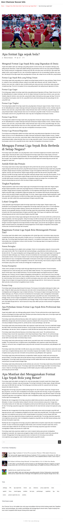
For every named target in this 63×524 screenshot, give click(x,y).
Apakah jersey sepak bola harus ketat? (19, 470)
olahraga (5, 487)
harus (10, 491)
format (25, 487)
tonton (4, 495)
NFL (10, 487)
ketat (52, 487)
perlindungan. (40, 491)
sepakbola (48, 491)
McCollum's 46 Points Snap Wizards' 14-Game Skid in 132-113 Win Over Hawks (31, 461)
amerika (24, 495)
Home (2, 6)
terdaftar (25, 491)
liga (54, 491)
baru (58, 491)
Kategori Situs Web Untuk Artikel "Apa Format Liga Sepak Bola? (21, 6)
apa (30, 487)
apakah (4, 491)
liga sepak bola (17, 487)
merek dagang (17, 491)
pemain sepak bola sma (14, 495)
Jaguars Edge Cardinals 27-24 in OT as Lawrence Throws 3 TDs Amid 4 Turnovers (32, 453)
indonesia (35, 487)
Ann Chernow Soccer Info (13, 2)
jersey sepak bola (45, 487)
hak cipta (32, 491)
